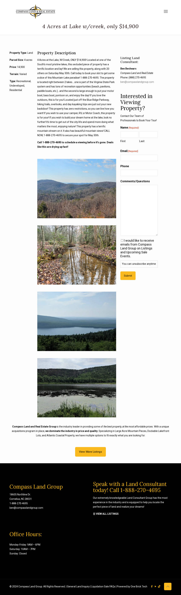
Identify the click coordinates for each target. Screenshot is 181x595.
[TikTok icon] (159, 586)
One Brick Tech (139, 586)
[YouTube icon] (155, 586)
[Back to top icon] (167, 586)
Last (141, 141)
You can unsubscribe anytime (139, 263)
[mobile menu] (166, 12)
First (122, 141)
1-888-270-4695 (19, 503)
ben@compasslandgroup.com (137, 81)
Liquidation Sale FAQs (103, 586)
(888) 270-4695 (137, 77)
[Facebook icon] (151, 586)
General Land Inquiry (78, 586)
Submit (128, 275)
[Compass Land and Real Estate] (35, 11)
